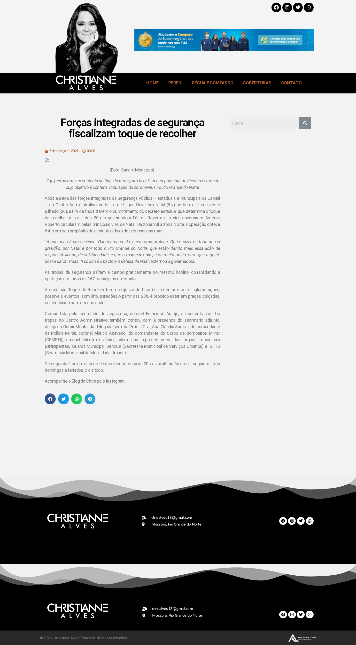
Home (152, 82)
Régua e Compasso (212, 82)
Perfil (175, 82)
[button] (50, 398)
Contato (291, 82)
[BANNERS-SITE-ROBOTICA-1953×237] (224, 49)
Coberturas (257, 82)
